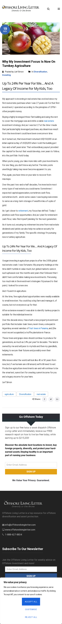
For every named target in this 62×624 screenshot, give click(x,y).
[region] (31, 601)
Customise (31, 609)
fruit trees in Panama (38, 328)
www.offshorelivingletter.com (20, 529)
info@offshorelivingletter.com (20, 524)
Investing (6, 74)
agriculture (9, 394)
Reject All (31, 617)
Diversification (40, 71)
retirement (23, 210)
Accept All (31, 601)
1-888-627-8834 (13, 534)
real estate (49, 121)
